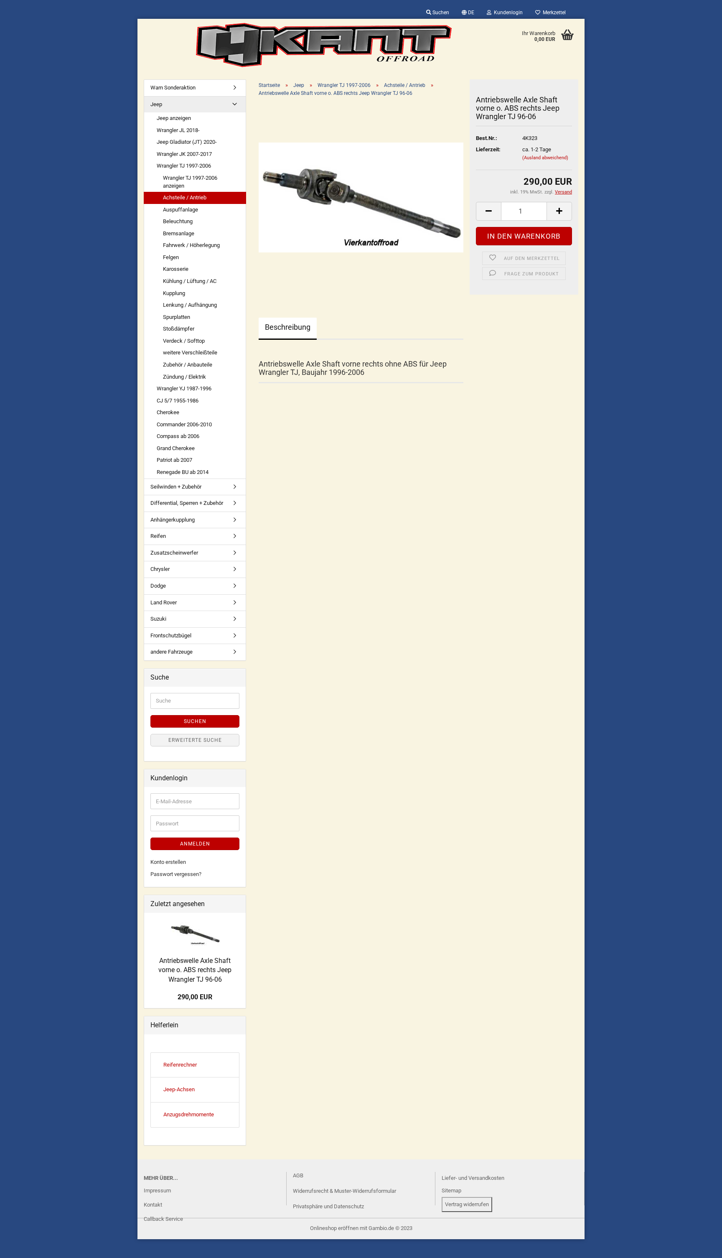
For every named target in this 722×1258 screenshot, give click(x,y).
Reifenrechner (180, 1065)
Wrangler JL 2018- (178, 130)
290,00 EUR (195, 997)
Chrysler (160, 569)
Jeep (156, 104)
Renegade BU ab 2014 (182, 472)
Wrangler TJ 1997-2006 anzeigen (190, 182)
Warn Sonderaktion (173, 87)
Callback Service (163, 1219)
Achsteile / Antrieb (184, 197)
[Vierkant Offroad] (324, 45)
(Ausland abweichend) (545, 157)
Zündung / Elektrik (184, 377)
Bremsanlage (178, 233)
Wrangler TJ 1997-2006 (184, 166)
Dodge (158, 586)
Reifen (158, 536)
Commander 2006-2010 (184, 424)
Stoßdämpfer (178, 329)
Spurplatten (176, 317)
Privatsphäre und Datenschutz (328, 1206)
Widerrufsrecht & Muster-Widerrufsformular (344, 1191)
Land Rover (163, 602)
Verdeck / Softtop (184, 341)
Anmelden (195, 844)
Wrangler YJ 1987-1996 (184, 388)
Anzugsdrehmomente (188, 1114)
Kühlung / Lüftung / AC (189, 281)
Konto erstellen (168, 862)
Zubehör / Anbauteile (187, 365)
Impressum (157, 1190)
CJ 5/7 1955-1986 (177, 400)
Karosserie (175, 269)
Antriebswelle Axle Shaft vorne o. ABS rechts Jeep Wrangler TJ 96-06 (194, 970)
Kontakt (153, 1205)
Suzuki (158, 619)
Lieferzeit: (488, 149)
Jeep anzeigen (174, 118)
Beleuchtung (178, 221)
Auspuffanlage (180, 209)
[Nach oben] (23, 1245)
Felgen (171, 257)
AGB (298, 1175)
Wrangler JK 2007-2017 (184, 154)
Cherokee (168, 412)
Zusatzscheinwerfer (174, 553)
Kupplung (174, 293)
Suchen (440, 12)
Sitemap (451, 1190)
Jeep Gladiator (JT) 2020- (187, 142)
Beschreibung (287, 327)
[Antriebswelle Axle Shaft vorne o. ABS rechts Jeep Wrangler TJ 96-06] (361, 197)
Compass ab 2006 (178, 436)
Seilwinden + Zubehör (175, 487)
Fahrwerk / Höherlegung (191, 245)
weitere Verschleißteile (190, 352)
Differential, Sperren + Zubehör (186, 503)
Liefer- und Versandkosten (473, 1178)
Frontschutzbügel (170, 635)
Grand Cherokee (176, 448)
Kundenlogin (507, 12)
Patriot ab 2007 (174, 460)
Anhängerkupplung (172, 520)
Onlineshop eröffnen (334, 1228)
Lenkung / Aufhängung (190, 305)
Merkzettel (553, 12)
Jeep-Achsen (179, 1089)
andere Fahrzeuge (171, 652)
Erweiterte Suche (195, 740)
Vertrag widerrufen (467, 1204)
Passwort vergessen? (175, 874)
